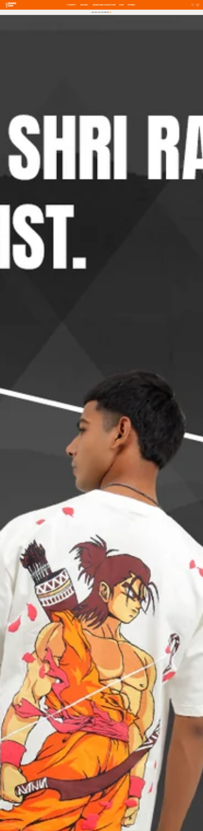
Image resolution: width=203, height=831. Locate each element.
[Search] (192, 5)
